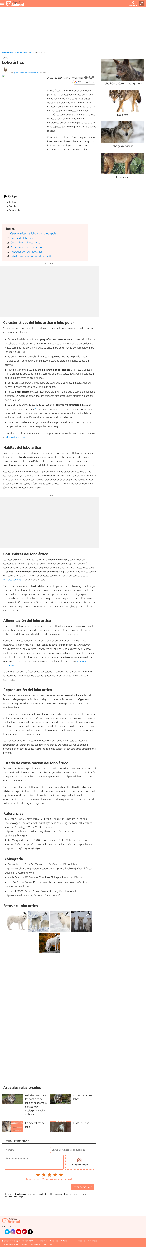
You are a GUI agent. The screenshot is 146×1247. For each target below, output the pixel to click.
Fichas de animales (22, 52)
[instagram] (12, 1231)
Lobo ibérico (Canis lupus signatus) (122, 84)
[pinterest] (24, 1231)
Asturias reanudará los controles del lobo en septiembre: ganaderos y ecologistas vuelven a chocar (36, 1105)
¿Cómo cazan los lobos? (82, 1097)
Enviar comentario (82, 1187)
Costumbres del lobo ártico (25, 242)
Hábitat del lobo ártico (23, 238)
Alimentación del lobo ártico (26, 247)
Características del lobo (35, 1125)
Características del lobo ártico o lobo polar (33, 233)
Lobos (32, 52)
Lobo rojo (122, 115)
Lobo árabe (122, 177)
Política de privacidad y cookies (73, 1241)
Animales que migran (13, 580)
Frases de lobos (81, 1123)
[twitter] (7, 1231)
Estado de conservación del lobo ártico (32, 256)
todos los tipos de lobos (16, 437)
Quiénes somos (41, 1241)
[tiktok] (30, 1231)
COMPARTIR (133, 5)
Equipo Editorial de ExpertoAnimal (25, 72)
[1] (35, 409)
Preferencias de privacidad (97, 1241)
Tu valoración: (33, 1179)
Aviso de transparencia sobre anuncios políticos (22, 1244)
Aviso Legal (54, 1241)
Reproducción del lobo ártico (27, 252)
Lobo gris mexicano (122, 146)
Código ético (47, 1244)
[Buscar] (142, 3)
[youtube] (18, 1231)
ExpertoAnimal (7, 52)
